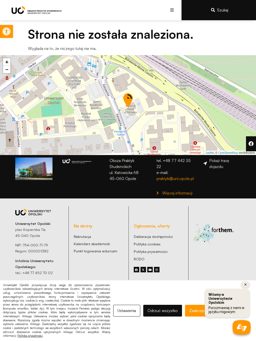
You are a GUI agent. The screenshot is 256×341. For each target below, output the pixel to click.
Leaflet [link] (210, 153)
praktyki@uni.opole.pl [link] (175, 178)
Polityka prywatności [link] (30, 336)
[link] (6, 31)
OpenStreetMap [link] (228, 153)
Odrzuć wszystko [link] (163, 310)
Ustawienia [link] (127, 310)
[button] (172, 10)
